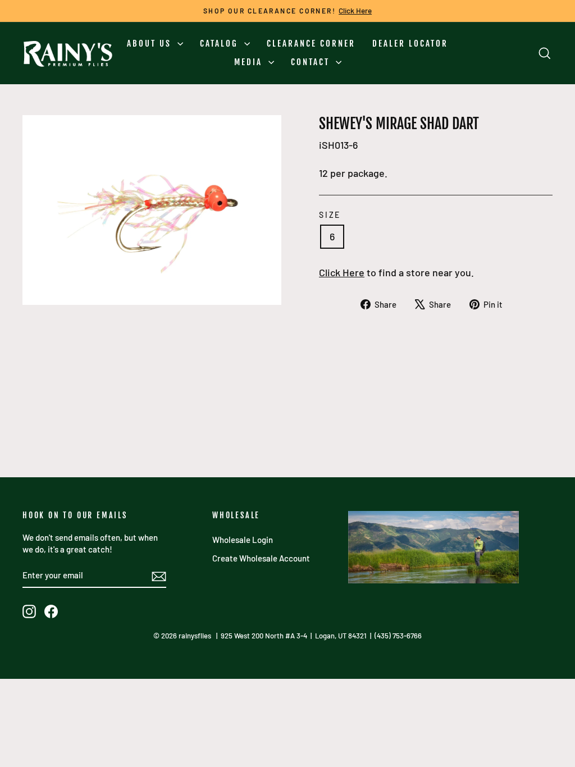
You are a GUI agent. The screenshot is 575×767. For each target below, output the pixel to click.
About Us (151, 43)
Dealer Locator (410, 43)
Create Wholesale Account (261, 558)
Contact (312, 62)
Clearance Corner (311, 43)
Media (250, 62)
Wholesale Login (242, 540)
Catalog (220, 43)
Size (330, 215)
